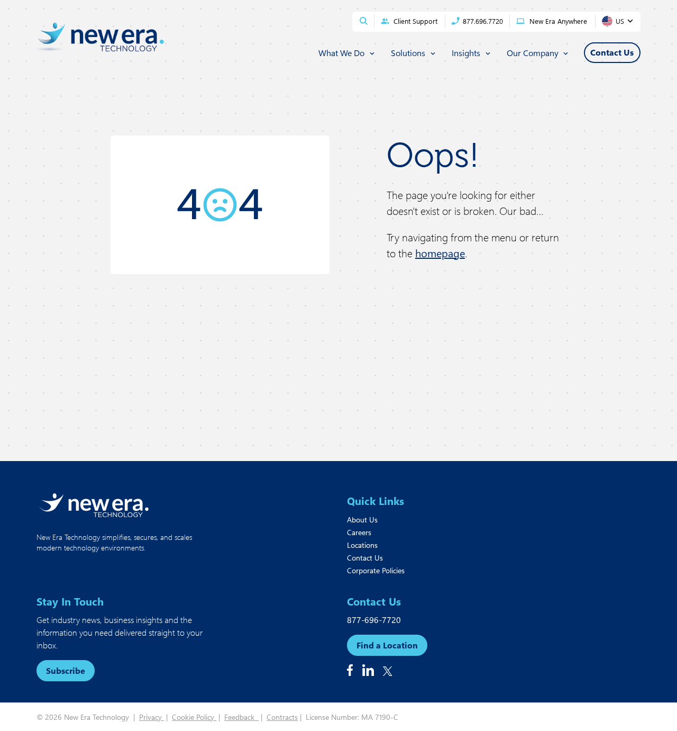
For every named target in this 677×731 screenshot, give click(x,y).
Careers (359, 532)
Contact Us (365, 558)
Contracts (282, 717)
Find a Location (387, 645)
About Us (362, 520)
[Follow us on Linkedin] (368, 670)
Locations (362, 545)
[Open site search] (364, 21)
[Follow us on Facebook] (350, 670)
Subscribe (65, 670)
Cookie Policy (194, 717)
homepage (440, 253)
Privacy (151, 717)
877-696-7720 (374, 619)
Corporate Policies (376, 570)
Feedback (241, 717)
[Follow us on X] (387, 671)
